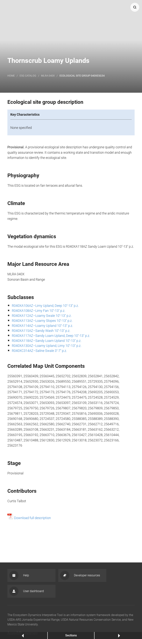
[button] (134, 7)
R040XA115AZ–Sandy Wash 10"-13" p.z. (41, 331)
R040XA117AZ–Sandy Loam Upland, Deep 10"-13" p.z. (51, 336)
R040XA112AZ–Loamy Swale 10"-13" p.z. (42, 316)
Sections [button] (71, 635)
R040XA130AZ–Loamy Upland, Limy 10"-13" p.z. (46, 346)
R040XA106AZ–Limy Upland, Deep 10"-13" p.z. (45, 306)
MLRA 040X (48, 75)
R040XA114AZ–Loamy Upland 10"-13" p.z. (42, 326)
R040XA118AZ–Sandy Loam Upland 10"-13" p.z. (46, 341)
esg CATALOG (28, 75)
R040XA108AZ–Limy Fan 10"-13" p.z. (38, 311)
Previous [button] (23, 635)
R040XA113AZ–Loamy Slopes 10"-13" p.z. (42, 321)
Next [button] (118, 635)
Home (11, 75)
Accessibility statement (22, 633)
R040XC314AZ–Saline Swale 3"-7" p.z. (39, 351)
